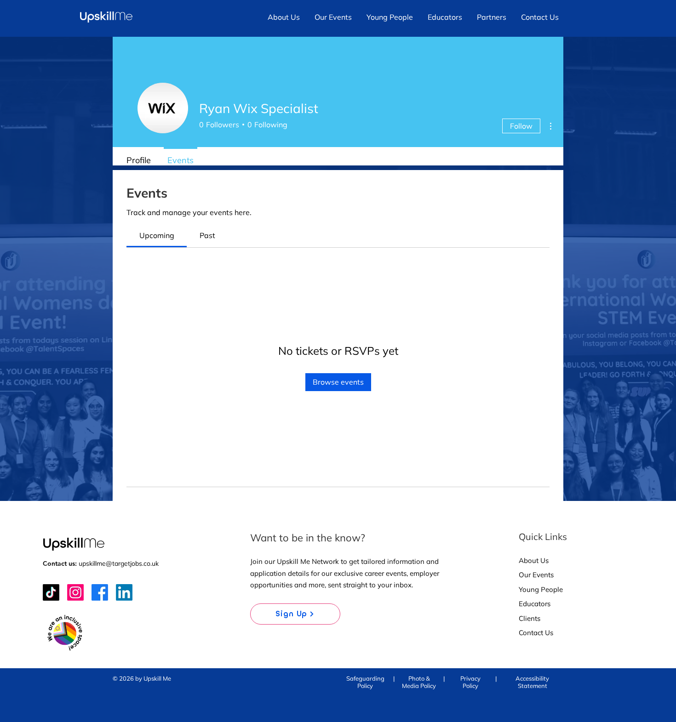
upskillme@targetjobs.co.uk (119, 563)
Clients (529, 618)
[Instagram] (75, 592)
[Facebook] (100, 592)
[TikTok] (51, 592)
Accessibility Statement (532, 682)
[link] (156, 235)
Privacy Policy (470, 682)
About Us (534, 560)
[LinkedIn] (124, 592)
